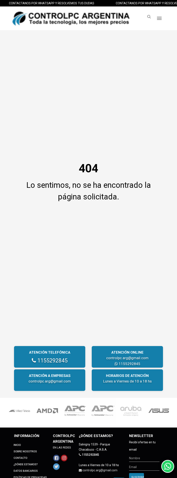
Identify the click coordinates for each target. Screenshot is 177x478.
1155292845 (52, 360)
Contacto (20, 457)
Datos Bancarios (26, 470)
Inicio (17, 445)
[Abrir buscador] (149, 16)
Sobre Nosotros (25, 451)
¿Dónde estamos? (26, 464)
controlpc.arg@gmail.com (127, 358)
